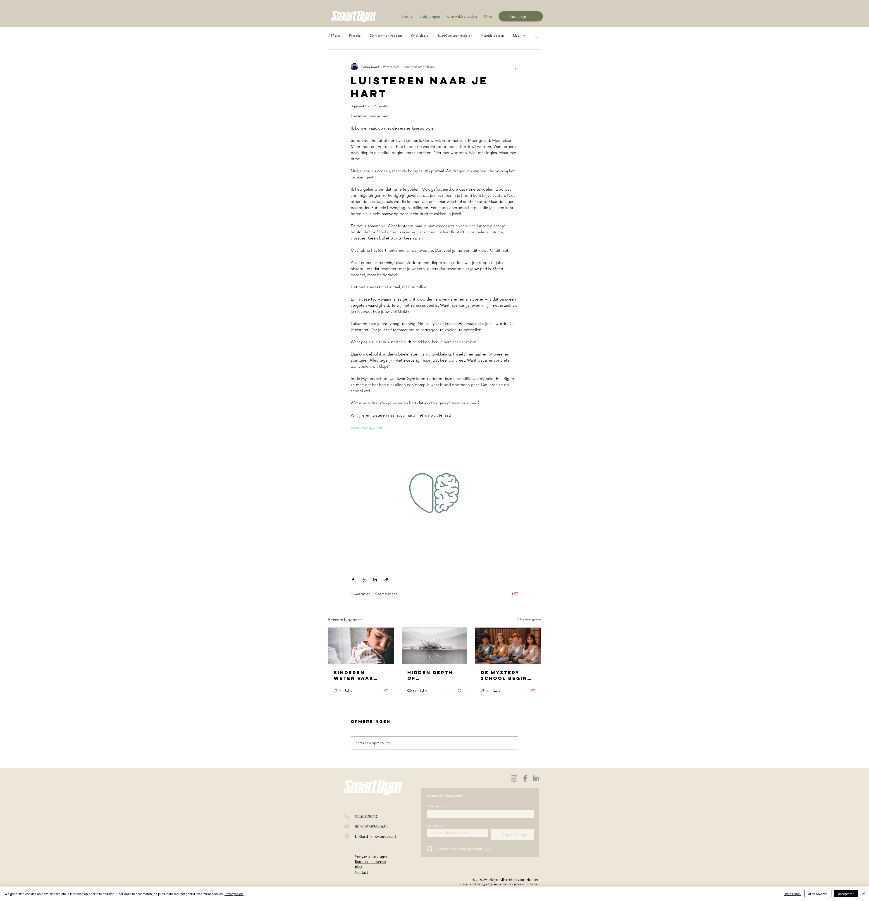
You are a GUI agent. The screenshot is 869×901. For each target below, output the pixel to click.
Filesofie (355, 35)
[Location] (347, 836)
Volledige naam (439, 806)
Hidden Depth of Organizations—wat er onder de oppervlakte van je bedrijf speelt (432, 675)
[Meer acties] (515, 66)
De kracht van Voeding (386, 35)
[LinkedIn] (536, 778)
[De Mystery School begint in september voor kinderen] (508, 646)
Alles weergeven (529, 619)
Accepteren (846, 894)
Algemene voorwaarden (505, 884)
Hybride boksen (492, 35)
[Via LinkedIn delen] (375, 580)
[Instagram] (514, 778)
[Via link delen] (386, 580)
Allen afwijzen (818, 894)
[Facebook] (525, 778)
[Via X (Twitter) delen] (364, 580)
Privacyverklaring (472, 884)
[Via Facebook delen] (353, 580)
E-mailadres (436, 825)
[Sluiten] (863, 893)
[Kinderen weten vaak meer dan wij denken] (361, 646)
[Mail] (347, 826)
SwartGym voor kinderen (454, 35)
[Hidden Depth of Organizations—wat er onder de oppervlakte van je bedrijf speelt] (434, 646)
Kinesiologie (419, 35)
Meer (516, 35)
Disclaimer (531, 884)
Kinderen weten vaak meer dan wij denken (356, 675)
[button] (535, 36)
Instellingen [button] (792, 894)
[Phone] (347, 816)
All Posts (334, 35)
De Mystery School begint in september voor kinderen (506, 675)
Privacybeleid (234, 894)
